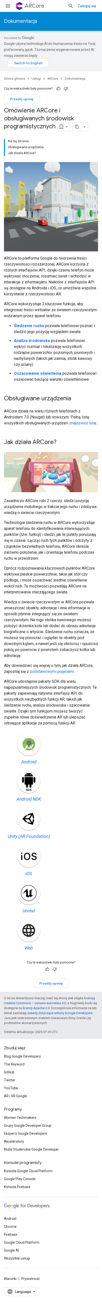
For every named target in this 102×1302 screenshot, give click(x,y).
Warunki (10, 1279)
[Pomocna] (58, 88)
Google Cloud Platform (21, 1242)
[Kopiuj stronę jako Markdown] (77, 127)
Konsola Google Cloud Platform (28, 1171)
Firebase (10, 1234)
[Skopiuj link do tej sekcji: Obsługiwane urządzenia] (76, 399)
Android (10, 1219)
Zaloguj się (87, 6)
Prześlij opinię (21, 99)
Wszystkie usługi (17, 1258)
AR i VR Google (15, 1096)
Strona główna (14, 78)
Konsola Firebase (17, 1187)
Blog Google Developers (22, 1056)
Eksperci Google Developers (25, 1133)
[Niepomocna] (66, 88)
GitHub (9, 1072)
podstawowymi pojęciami (52, 671)
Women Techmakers (20, 1118)
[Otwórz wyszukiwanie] (71, 6)
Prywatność (30, 1279)
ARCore (34, 5)
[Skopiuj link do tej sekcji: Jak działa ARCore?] (61, 442)
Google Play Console (20, 1179)
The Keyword (14, 1064)
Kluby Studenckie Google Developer (31, 1149)
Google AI (11, 1250)
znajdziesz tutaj (82, 423)
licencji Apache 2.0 (36, 1008)
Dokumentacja (20, 21)
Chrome (10, 1227)
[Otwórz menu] (8, 6)
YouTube (11, 1088)
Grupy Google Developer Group (27, 1126)
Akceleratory (14, 1141)
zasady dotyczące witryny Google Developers (60, 1013)
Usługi (36, 78)
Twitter (9, 1080)
